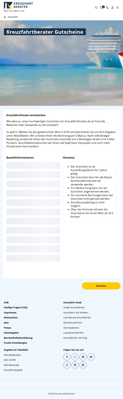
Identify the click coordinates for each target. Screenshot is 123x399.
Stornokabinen (71, 327)
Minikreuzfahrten (72, 322)
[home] (5, 17)
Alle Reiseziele (11, 365)
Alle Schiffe (10, 359)
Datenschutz (11, 317)
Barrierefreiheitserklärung (18, 337)
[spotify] (82, 364)
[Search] (96, 7)
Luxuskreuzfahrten (73, 332)
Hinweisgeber (11, 332)
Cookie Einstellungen (15, 342)
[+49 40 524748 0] (107, 7)
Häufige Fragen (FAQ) (16, 307)
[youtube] (90, 356)
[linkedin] (74, 364)
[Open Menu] (117, 7)
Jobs (6, 322)
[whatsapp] (74, 356)
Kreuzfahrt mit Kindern (75, 312)
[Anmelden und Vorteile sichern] (112, 7)
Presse (7, 327)
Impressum (10, 312)
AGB (6, 302)
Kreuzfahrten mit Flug (75, 337)
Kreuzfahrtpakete (13, 369)
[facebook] (66, 356)
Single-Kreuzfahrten (74, 307)
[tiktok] (66, 364)
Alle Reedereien (12, 354)
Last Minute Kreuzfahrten (77, 317)
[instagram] (82, 356)
